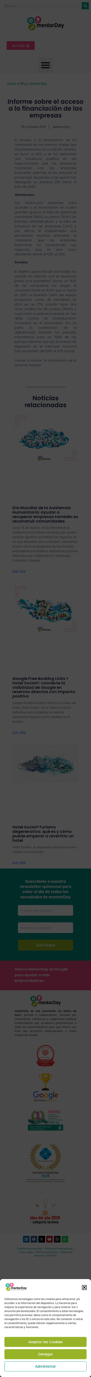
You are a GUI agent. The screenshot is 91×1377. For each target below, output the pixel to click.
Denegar (45, 1354)
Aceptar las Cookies (45, 1342)
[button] (84, 1287)
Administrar (45, 1366)
